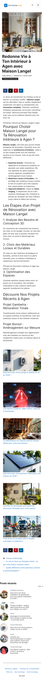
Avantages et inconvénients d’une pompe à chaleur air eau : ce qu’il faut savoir (21, 618)
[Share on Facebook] (5, 91)
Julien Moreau (6, 75)
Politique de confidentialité (29, 669)
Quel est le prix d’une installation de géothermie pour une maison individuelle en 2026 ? (20, 595)
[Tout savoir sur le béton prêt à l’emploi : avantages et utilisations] (22, 526)
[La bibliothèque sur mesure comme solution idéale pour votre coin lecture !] (22, 428)
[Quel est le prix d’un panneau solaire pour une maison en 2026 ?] (22, 461)
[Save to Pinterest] (16, 91)
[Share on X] (10, 91)
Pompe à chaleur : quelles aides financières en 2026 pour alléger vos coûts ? (19, 607)
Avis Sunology (19, 672)
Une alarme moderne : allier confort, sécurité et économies (20, 651)
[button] (32, 5)
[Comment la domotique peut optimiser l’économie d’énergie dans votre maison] (22, 494)
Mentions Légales (11, 669)
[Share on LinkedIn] (21, 91)
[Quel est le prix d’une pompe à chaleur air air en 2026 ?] (22, 360)
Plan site (9, 672)
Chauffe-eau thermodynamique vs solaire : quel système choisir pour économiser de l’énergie (21, 639)
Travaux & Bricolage (10, 79)
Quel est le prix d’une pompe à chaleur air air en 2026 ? (21, 628)
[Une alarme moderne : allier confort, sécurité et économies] (22, 394)
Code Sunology (32, 672)
